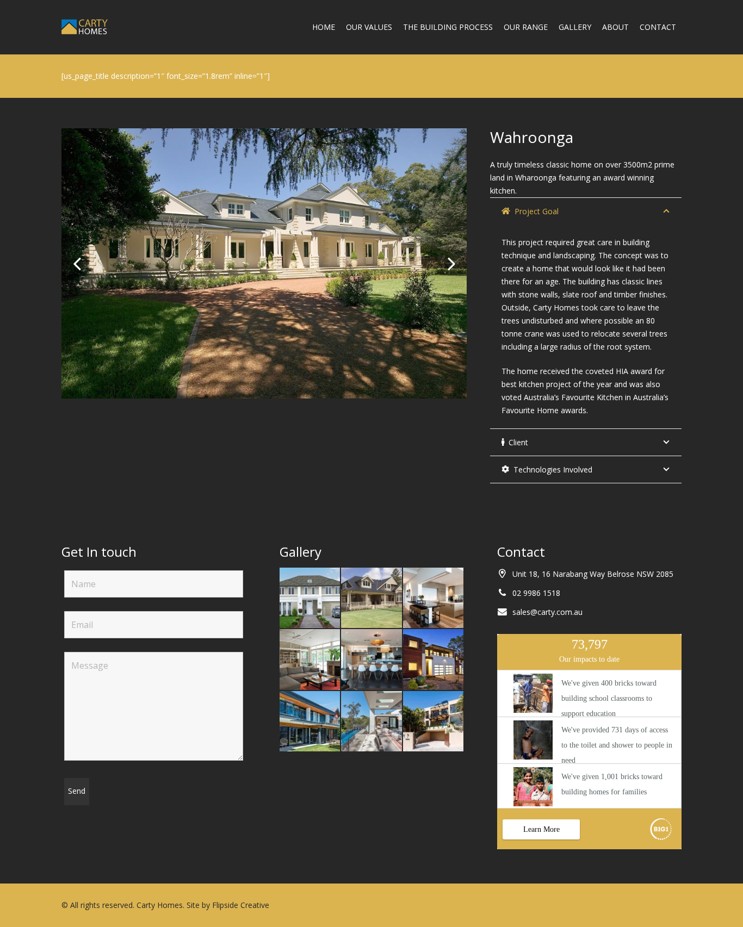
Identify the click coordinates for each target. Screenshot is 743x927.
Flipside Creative (240, 905)
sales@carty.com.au (547, 612)
